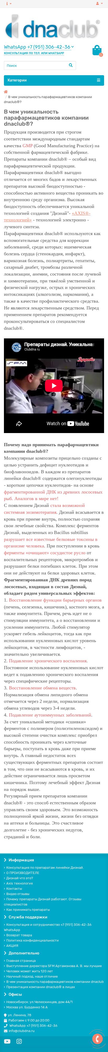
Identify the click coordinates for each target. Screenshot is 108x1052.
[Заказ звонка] (97, 1039)
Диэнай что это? (19, 878)
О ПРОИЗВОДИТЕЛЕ (22, 873)
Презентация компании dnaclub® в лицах (40, 987)
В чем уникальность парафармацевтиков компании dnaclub (55, 982)
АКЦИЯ (12, 946)
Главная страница (21, 961)
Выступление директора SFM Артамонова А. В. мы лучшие (54, 966)
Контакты (14, 889)
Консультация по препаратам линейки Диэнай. (45, 868)
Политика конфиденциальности (32, 940)
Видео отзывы (17, 894)
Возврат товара (19, 935)
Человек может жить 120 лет (29, 971)
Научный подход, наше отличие (32, 976)
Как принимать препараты (28, 910)
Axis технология (19, 883)
